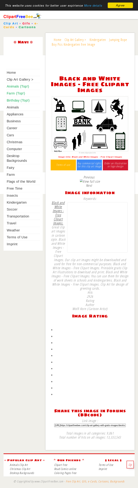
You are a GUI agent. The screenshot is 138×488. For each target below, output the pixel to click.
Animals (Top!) (18, 86)
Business (14, 121)
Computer (14, 149)
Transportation (18, 216)
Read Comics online (65, 469)
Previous (89, 177)
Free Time (15, 188)
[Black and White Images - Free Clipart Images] (90, 153)
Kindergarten (17, 202)
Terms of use (63, 164)
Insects (12, 195)
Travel (11, 223)
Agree (120, 5)
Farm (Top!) (16, 93)
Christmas (15, 142)
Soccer (12, 209)
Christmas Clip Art (20, 469)
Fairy (10, 168)
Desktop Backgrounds (22, 473)
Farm (11, 174)
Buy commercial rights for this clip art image (89, 165)
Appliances (15, 114)
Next (89, 185)
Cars (10, 135)
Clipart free (60, 465)
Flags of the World (21, 181)
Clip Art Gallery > (20, 79)
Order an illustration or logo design (115, 165)
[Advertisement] (90, 63)
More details (93, 5)
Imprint (12, 244)
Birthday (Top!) (18, 100)
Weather (13, 230)
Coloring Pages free (65, 473)
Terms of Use (17, 237)
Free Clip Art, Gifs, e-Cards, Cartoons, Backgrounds (95, 481)
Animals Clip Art (19, 465)
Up (130, 464)
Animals (13, 107)
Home (11, 72)
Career (12, 128)
